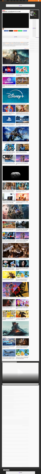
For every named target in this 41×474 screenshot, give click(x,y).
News (4, 10)
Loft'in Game (7, 43)
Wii (34, 12)
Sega (12, 43)
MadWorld (22, 42)
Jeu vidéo (3, 10)
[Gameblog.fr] (4, 0)
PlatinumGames (35, 16)
